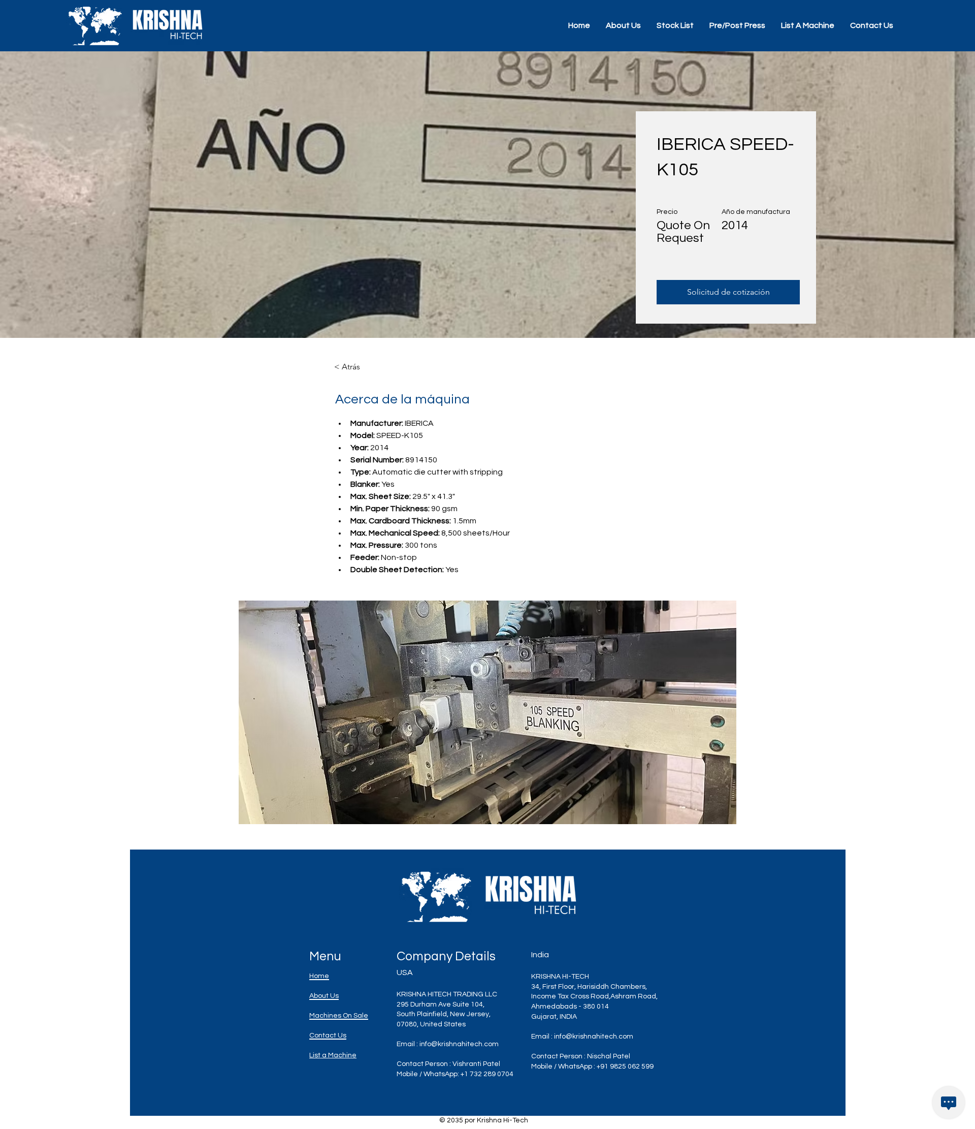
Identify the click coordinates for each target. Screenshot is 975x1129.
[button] (487, 712)
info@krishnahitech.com (459, 1044)
